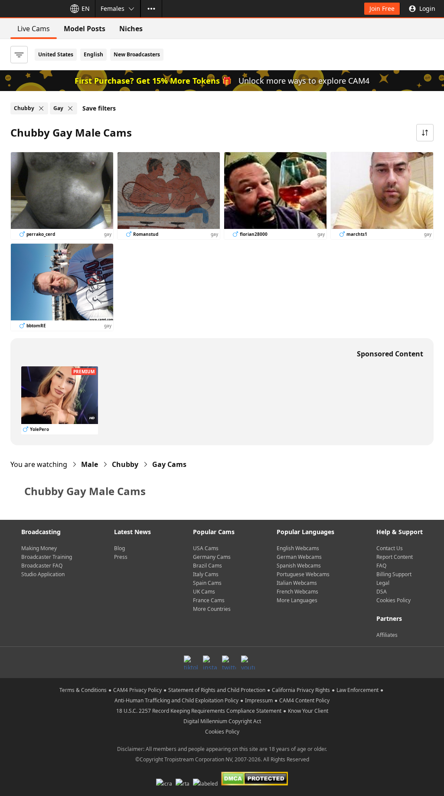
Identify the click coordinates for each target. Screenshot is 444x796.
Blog (119, 548)
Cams (169, 464)
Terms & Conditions (83, 690)
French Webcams (297, 591)
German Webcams (299, 557)
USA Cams (206, 548)
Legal (382, 583)
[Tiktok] (191, 662)
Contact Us (389, 548)
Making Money (39, 548)
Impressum (259, 700)
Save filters (99, 108)
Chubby (125, 464)
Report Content (394, 557)
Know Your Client (308, 710)
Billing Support (393, 574)
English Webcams (298, 548)
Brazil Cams (207, 565)
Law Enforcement (357, 690)
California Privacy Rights (301, 690)
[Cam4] (31, 9)
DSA (381, 591)
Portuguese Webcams (303, 574)
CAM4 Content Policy (304, 700)
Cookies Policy (393, 600)
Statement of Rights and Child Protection (216, 690)
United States (55, 54)
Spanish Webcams (299, 565)
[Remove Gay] (70, 108)
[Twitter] (229, 662)
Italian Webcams (297, 583)
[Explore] (151, 8)
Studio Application (43, 574)
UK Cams (204, 591)
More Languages (297, 600)
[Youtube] (248, 662)
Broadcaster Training (46, 557)
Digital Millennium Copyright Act (222, 721)
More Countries (212, 609)
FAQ (381, 565)
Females (112, 8)
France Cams (209, 600)
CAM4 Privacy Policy (137, 690)
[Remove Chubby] (41, 108)
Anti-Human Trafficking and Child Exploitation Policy (176, 700)
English (93, 54)
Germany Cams (212, 557)
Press (120, 557)
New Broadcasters (137, 54)
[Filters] (19, 54)
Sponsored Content (390, 354)
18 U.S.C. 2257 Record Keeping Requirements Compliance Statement (198, 710)
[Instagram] (210, 662)
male (89, 464)
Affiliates (387, 635)
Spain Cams (207, 583)
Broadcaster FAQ (41, 565)
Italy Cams (206, 574)
